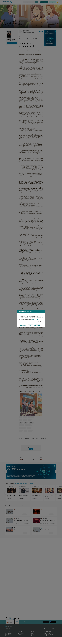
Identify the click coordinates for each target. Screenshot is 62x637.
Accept (37, 325)
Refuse (30, 325)
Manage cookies (23, 325)
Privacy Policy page (35, 319)
